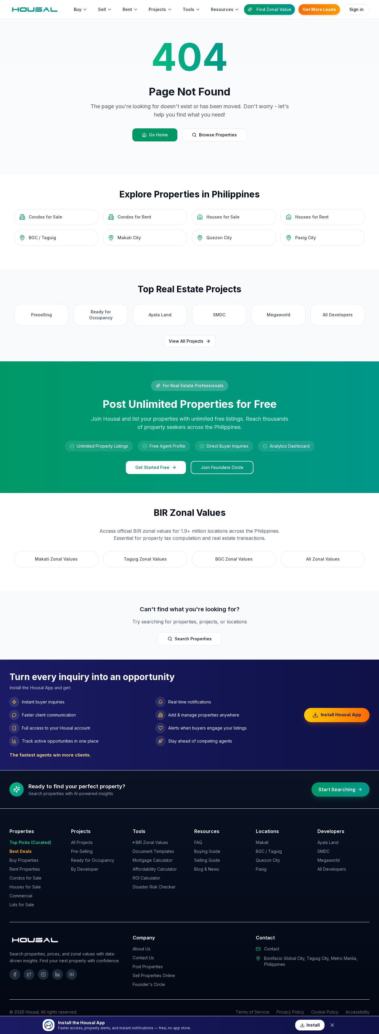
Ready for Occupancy (92, 860)
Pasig (261, 869)
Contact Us (143, 957)
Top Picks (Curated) (30, 842)
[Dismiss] (332, 1025)
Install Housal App (341, 714)
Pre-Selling (82, 851)
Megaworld (328, 860)
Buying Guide (207, 851)
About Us (141, 948)
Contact (271, 948)
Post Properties (148, 966)
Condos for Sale (25, 877)
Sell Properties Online (154, 975)
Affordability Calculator (155, 869)
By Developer (84, 869)
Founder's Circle (149, 984)
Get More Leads (319, 9)
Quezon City (268, 860)
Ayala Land (327, 842)
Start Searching (337, 789)
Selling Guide (207, 860)
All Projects (82, 842)
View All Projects (186, 341)
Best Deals (20, 851)
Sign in (356, 9)
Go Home (158, 134)
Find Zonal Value (273, 9)
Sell (102, 9)
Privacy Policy (290, 1011)
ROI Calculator (146, 877)
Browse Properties (218, 134)
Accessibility (358, 1011)
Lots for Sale (21, 904)
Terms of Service (252, 1011)
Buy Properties (23, 860)
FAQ (198, 842)
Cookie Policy (324, 1011)
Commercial (20, 895)
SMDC (323, 851)
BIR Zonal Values (152, 842)
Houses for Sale (25, 886)
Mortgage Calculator (153, 860)
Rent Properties (24, 869)
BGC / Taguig (269, 851)
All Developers (331, 869)
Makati (262, 842)
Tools (188, 9)
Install (313, 1024)
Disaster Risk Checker (154, 886)
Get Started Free (152, 467)
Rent (127, 9)
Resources (222, 9)
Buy (77, 9)
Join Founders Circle (222, 467)
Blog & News (206, 869)
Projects (157, 9)
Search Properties (193, 638)
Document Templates (153, 851)
